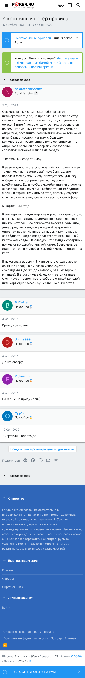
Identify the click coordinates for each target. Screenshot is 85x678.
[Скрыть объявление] (76, 38)
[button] (6, 5)
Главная (7, 570)
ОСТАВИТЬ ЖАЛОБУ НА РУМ (34, 672)
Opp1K (20, 413)
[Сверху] (80, 638)
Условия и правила (41, 631)
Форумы (8, 578)
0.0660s (76, 656)
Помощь (56, 638)
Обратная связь (13, 587)
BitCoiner (22, 302)
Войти (6, 607)
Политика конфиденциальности (25, 638)
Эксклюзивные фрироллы (34, 38)
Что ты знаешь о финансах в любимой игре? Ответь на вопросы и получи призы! (47, 62)
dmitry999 (23, 339)
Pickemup (22, 376)
